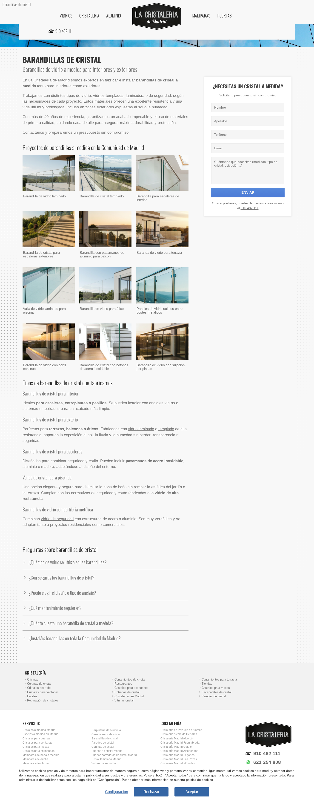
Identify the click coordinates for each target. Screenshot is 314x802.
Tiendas (207, 683)
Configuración (116, 792)
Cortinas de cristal (39, 683)
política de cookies (199, 780)
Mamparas (201, 16)
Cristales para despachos (131, 687)
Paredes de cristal (214, 696)
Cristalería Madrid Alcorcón (177, 738)
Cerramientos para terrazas (220, 679)
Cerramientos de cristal (129, 679)
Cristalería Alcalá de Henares (178, 734)
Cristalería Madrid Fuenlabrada (180, 742)
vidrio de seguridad (57, 519)
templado (166, 429)
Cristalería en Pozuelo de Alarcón (181, 730)
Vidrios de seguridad (104, 763)
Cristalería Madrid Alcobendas (179, 751)
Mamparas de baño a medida (41, 755)
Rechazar (151, 792)
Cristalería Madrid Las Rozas (178, 759)
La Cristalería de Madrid (49, 80)
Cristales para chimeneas (38, 751)
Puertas (224, 16)
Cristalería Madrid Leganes (177, 755)
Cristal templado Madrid (106, 759)
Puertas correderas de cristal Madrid (114, 755)
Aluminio (113, 16)
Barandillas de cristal (104, 738)
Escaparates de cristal (216, 692)
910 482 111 (250, 208)
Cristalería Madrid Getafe (176, 746)
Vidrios (66, 16)
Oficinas (32, 679)
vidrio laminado (141, 429)
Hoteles (32, 696)
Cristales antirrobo (39, 687)
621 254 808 (267, 762)
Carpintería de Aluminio (106, 730)
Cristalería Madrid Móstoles (177, 763)
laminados (134, 95)
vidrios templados (108, 95)
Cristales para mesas (216, 687)
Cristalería (89, 16)
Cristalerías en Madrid (129, 696)
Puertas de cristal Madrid (107, 751)
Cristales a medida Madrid (39, 730)
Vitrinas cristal (124, 700)
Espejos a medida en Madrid (40, 734)
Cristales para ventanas (43, 692)
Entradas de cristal (127, 692)
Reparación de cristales (42, 700)
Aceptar (192, 792)
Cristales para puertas (36, 738)
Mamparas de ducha (35, 759)
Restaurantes (123, 683)
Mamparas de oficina (36, 763)
